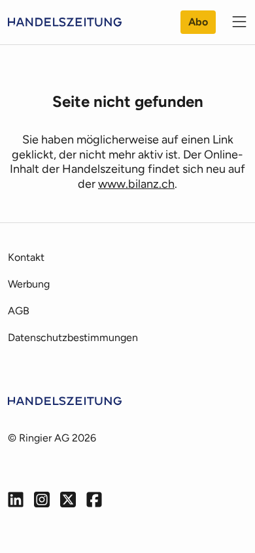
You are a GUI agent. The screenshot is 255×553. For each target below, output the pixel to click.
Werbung (29, 284)
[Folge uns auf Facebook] (94, 499)
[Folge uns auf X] (68, 499)
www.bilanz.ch (136, 184)
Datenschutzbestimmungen (73, 337)
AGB (18, 311)
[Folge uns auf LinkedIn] (16, 499)
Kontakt (26, 257)
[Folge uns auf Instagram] (42, 499)
